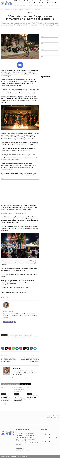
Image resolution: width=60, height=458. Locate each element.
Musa (21, 337)
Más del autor (25, 384)
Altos (20, 0)
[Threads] (58, 3)
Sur (45, 0)
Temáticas (23, 6)
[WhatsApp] (50, 3)
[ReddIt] (20, 348)
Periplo (26, 337)
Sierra (41, 0)
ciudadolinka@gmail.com (23, 450)
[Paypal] (32, 3)
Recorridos (4, 339)
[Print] (27, 348)
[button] (57, 6)
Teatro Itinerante (13, 339)
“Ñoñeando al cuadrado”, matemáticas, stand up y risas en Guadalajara (30, 359)
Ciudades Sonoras (13, 335)
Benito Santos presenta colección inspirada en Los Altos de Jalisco (8, 359)
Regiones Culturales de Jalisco (37, 6)
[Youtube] (52, 3)
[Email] (15, 322)
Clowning (21, 335)
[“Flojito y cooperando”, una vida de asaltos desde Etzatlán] (33, 391)
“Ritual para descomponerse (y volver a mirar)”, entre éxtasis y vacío (19, 398)
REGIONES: (15, 0)
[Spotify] (40, 3)
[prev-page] (2, 404)
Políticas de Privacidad (53, 417)
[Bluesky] (55, 3)
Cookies (56, 418)
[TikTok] (45, 3)
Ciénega (29, 0)
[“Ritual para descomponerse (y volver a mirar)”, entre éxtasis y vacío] (20, 391)
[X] (47, 3)
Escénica (7, 9)
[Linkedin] (29, 3)
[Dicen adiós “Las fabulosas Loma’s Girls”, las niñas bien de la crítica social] (7, 391)
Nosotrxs (16, 6)
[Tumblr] (31, 348)
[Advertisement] (20, 329)
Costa (33, 0)
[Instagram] (27, 3)
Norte (38, 0)
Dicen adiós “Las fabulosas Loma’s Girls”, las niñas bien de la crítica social (6, 398)
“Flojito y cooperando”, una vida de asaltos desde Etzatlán (33, 397)
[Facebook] (24, 3)
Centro (24, 0)
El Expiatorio (28, 335)
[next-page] (5, 404)
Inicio (2, 9)
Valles (48, 0)
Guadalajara (5, 337)
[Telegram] (42, 3)
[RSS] (37, 3)
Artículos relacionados (10, 384)
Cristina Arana (27, 30)
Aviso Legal (47, 416)
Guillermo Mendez (14, 337)
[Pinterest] (34, 3)
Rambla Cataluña (33, 337)
